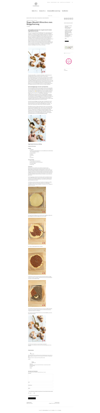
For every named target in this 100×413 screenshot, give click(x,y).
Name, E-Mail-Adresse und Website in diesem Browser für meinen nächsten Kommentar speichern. (41, 391)
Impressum (48, 2)
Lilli (30, 353)
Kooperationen (65, 70)
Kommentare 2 (35, 20)
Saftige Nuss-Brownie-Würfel (29, 403)
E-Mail (66, 38)
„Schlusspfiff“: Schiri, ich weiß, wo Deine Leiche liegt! (54, 403)
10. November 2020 (34, 362)
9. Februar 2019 (31, 20)
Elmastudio (60, 410)
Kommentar (29, 373)
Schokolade (29, 345)
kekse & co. (35, 11)
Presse (65, 69)
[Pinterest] (68, 19)
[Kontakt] (72, 19)
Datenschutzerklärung (54, 2)
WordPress (53, 410)
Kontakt (58, 2)
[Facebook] (65, 19)
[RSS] (70, 19)
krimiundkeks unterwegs (53, 11)
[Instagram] (67, 19)
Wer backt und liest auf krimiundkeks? (65, 2)
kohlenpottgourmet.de (35, 93)
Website (29, 388)
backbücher (65, 11)
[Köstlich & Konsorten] (67, 53)
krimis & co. (42, 11)
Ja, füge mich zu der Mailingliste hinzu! (34, 395)
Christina (29, 26)
